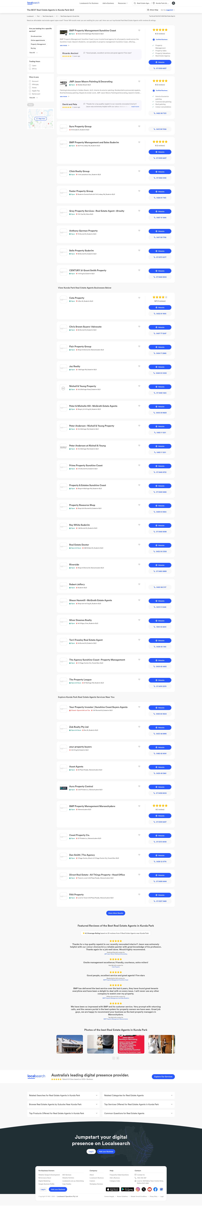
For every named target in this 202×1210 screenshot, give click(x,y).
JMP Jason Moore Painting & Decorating (115, 954)
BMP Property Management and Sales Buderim (116, 998)
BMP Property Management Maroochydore (116, 1019)
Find (38, 16)
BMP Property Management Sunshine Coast (115, 980)
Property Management (38, 44)
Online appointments (38, 40)
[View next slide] (117, 1058)
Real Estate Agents (48, 16)
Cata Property (116, 967)
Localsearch (30, 16)
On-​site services (36, 36)
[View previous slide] (113, 1058)
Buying (33, 48)
